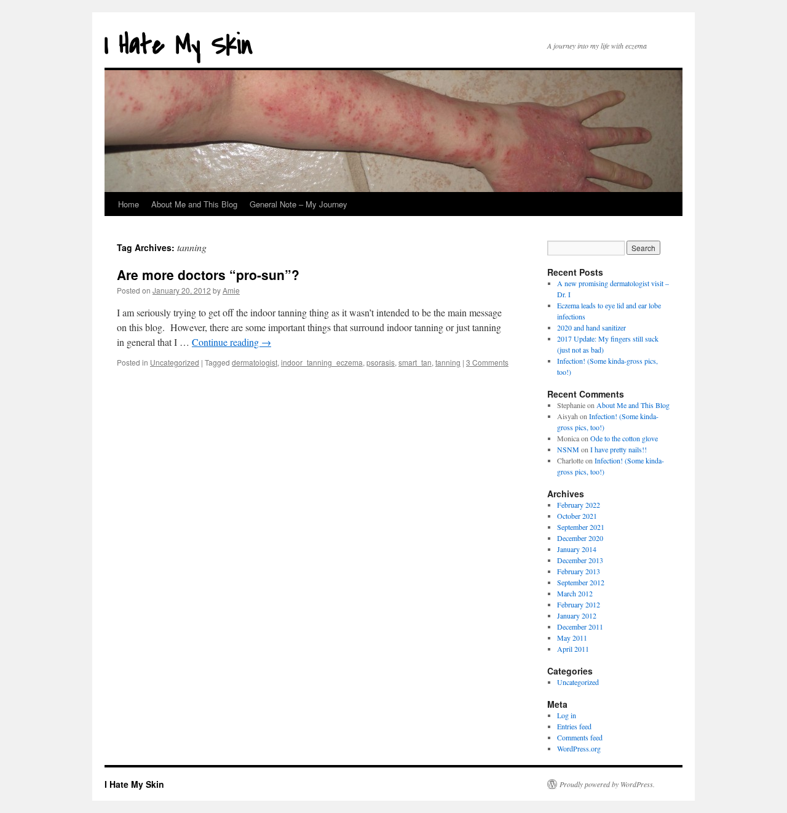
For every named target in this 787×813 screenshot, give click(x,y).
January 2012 (576, 615)
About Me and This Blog (194, 204)
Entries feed (574, 726)
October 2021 (577, 516)
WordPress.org (579, 748)
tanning (448, 362)
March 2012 (575, 593)
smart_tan (415, 362)
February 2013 (578, 571)
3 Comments (487, 362)
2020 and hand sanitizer (591, 327)
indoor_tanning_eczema (322, 362)
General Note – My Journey (298, 204)
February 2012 (578, 604)
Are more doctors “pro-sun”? (208, 274)
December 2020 (580, 538)
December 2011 (580, 626)
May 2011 (572, 638)
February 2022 (578, 505)
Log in (566, 715)
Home (128, 204)
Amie (231, 290)
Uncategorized (174, 362)
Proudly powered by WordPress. (607, 784)
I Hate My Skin (179, 45)
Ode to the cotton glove (624, 438)
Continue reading (231, 341)
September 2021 (580, 527)
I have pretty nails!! (618, 449)
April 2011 (573, 649)
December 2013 (580, 560)
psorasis (380, 362)
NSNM (568, 449)
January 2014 (576, 549)
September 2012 (580, 582)
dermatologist (254, 362)
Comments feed (580, 737)
